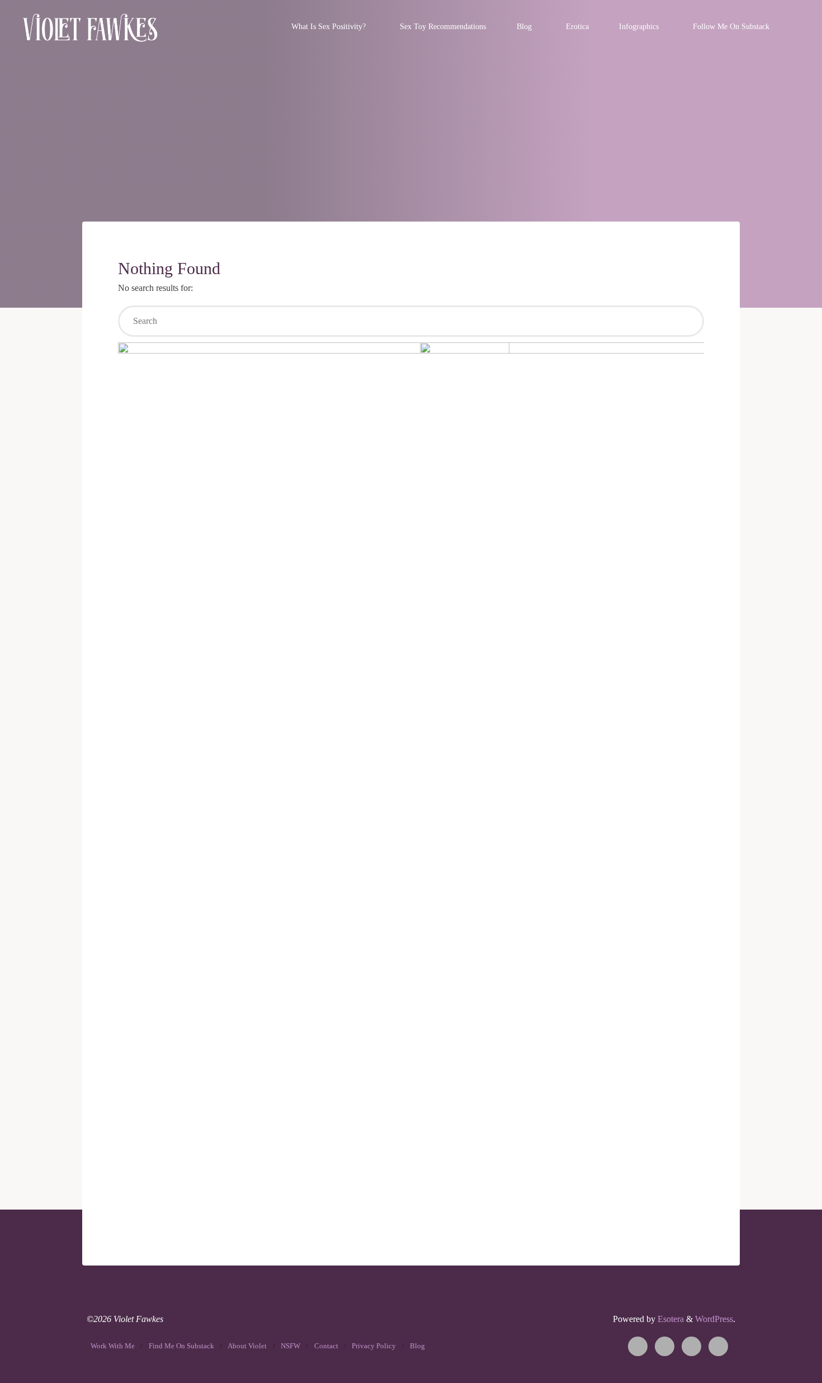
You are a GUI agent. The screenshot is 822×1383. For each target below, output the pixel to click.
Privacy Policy (374, 1346)
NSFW (290, 1346)
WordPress (714, 1319)
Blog (417, 1346)
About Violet (247, 1346)
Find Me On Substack (181, 1346)
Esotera (669, 1319)
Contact (326, 1346)
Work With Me (113, 1346)
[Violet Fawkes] (90, 26)
